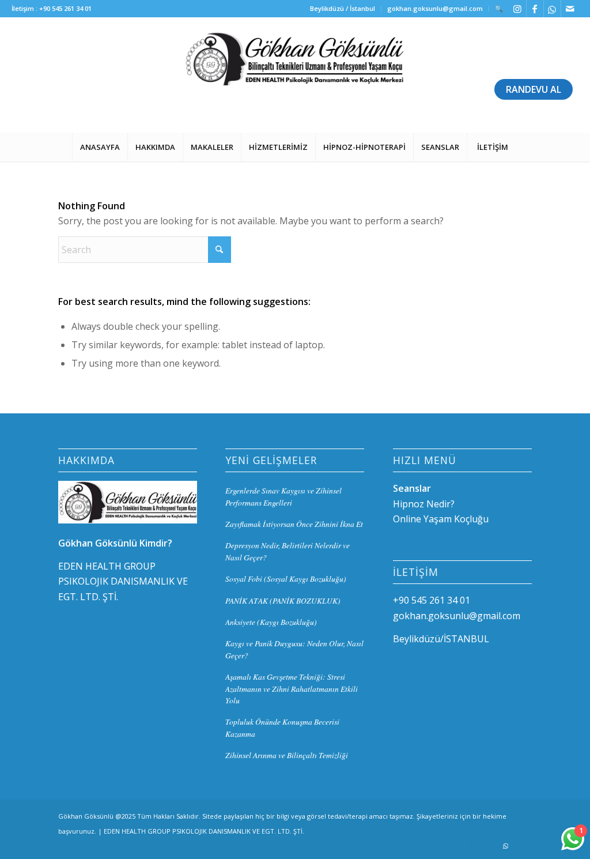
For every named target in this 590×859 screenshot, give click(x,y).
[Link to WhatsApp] (552, 8)
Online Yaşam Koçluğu (441, 519)
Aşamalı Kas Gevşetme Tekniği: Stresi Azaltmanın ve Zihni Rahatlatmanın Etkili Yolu (291, 688)
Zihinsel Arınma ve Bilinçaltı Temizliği (286, 754)
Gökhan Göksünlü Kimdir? (115, 543)
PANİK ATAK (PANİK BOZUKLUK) (283, 600)
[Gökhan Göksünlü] (295, 75)
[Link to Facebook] (535, 8)
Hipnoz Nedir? (424, 504)
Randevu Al (533, 89)
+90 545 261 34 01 (65, 8)
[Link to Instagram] (517, 8)
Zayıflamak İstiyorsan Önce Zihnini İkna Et (294, 523)
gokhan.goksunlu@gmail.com (435, 8)
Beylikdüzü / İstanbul (342, 8)
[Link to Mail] (569, 8)
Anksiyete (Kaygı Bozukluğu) (271, 621)
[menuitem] (342, 9)
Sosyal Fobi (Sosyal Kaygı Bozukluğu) (285, 578)
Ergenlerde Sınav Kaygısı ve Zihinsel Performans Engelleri (283, 496)
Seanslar (412, 488)
